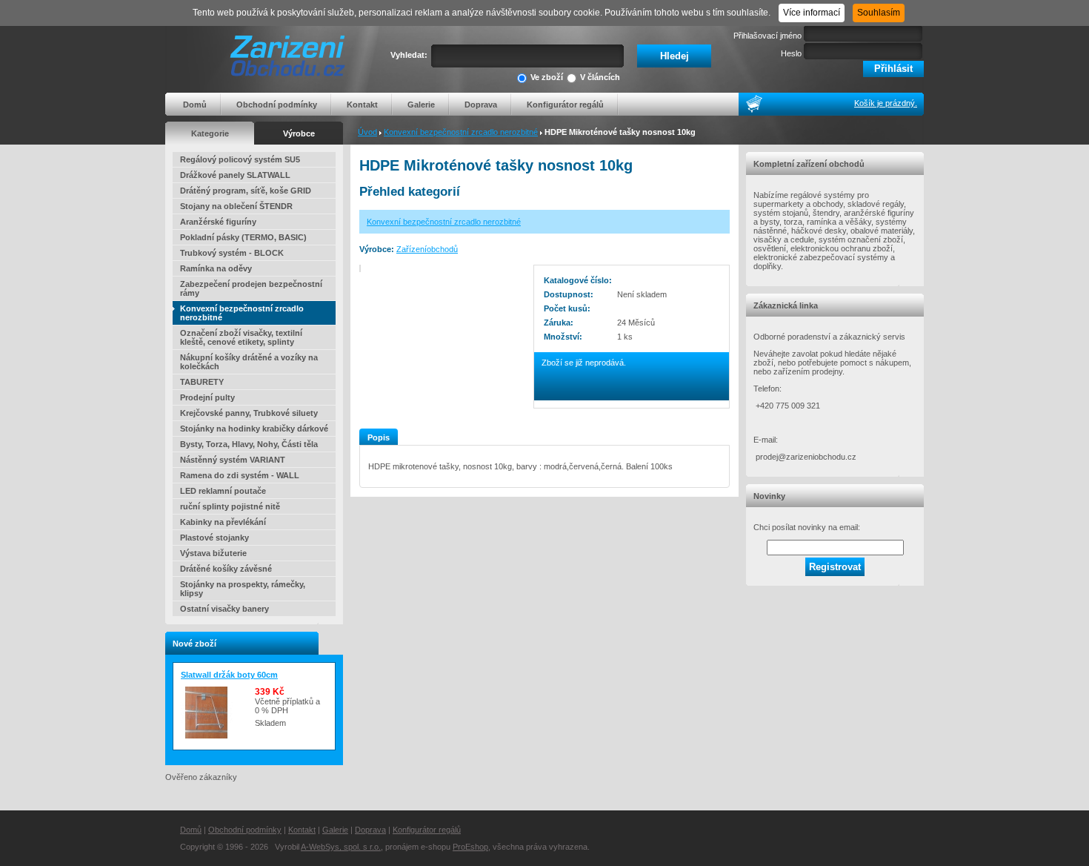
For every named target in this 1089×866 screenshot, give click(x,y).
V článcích (600, 77)
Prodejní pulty (207, 397)
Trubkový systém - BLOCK (232, 252)
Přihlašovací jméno (767, 35)
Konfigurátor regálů (565, 104)
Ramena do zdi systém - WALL (239, 475)
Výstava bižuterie (213, 553)
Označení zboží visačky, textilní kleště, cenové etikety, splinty (241, 337)
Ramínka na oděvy (216, 268)
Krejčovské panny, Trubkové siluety (249, 413)
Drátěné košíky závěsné (226, 568)
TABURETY (202, 381)
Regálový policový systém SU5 (240, 159)
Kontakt (362, 104)
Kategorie (210, 133)
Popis (378, 437)
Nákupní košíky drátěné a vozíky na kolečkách (249, 362)
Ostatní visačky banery (224, 608)
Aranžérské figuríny (218, 221)
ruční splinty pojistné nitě (230, 506)
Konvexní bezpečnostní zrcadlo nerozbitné (461, 132)
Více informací (811, 12)
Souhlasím (878, 12)
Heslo (791, 53)
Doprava (480, 104)
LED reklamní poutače (223, 490)
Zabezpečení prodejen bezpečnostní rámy (251, 288)
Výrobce (299, 133)
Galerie (421, 104)
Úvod (367, 132)
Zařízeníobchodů (427, 249)
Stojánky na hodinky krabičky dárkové (254, 428)
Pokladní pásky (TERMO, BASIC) (243, 237)
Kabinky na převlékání (223, 522)
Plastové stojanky (214, 537)
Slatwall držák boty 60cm (229, 674)
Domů (195, 104)
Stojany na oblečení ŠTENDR (236, 206)
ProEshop (470, 846)
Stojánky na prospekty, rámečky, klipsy (242, 589)
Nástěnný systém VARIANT (232, 459)
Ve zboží (546, 77)
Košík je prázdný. (885, 103)
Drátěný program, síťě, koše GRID (245, 190)
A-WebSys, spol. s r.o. (341, 846)
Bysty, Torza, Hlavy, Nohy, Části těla (249, 444)
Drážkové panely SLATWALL (235, 175)
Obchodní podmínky (276, 104)
